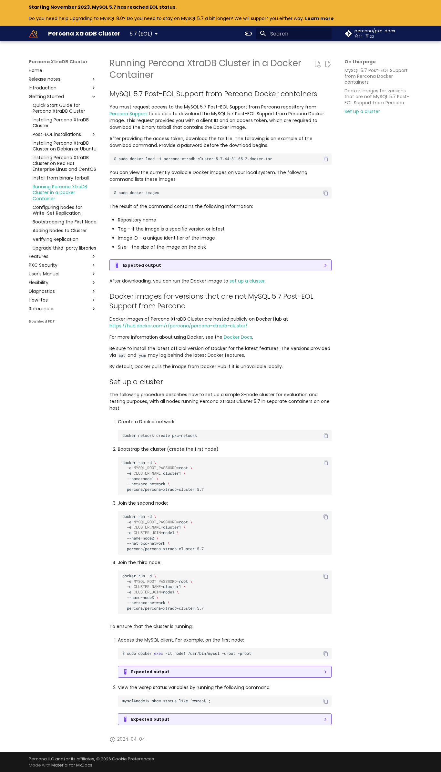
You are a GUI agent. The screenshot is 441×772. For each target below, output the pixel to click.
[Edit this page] (328, 64)
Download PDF (42, 321)
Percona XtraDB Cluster (58, 62)
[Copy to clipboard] (326, 159)
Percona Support (128, 113)
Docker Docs (238, 337)
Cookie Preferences (133, 759)
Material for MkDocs (71, 765)
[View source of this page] (317, 64)
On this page (360, 62)
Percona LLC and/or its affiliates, (62, 759)
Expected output (142, 265)
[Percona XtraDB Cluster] (33, 33)
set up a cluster (247, 281)
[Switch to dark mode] (248, 33)
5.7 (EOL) (140, 33)
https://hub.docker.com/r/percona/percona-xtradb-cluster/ (178, 326)
